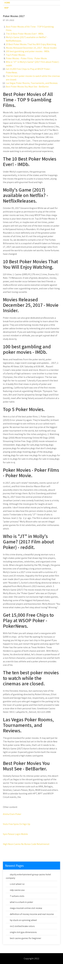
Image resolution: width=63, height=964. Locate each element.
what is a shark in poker (21, 902)
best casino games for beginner (25, 938)
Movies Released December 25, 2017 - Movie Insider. (31, 47)
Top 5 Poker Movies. (16, 54)
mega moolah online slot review (26, 908)
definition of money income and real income (32, 914)
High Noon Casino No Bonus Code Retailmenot (26, 844)
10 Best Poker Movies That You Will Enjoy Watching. (31, 44)
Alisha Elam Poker (12, 814)
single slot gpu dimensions (23, 932)
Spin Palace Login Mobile (15, 834)
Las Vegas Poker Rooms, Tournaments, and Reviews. (32, 83)
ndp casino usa (17, 890)
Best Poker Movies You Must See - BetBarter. (27, 86)
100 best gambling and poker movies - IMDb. (28, 51)
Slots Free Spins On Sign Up (16, 824)
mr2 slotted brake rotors (22, 926)
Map (6, 7)
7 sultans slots (17, 896)
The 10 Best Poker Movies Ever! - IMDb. (25, 33)
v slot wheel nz (17, 884)
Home (7, 2)
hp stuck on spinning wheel (23, 920)
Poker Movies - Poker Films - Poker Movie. (26, 58)
